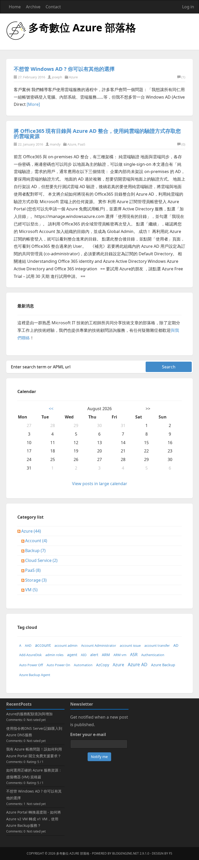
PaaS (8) (33, 570)
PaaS (81, 144)
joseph (57, 77)
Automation (83, 665)
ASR (134, 654)
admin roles (54, 654)
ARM (106, 654)
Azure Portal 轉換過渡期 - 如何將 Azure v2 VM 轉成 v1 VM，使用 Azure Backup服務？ (33, 819)
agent (72, 654)
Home (15, 7)
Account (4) (36, 540)
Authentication (152, 654)
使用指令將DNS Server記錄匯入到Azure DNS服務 (34, 731)
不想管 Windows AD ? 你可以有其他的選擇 (64, 68)
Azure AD (137, 664)
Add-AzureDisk (30, 654)
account (43, 645)
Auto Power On (58, 665)
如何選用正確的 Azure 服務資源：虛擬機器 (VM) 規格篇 (34, 773)
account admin (65, 645)
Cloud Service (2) (41, 560)
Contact (53, 7)
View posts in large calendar (99, 483)
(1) (183, 77)
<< (51, 408)
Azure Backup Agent (34, 674)
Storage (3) (36, 580)
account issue (130, 645)
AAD (28, 645)
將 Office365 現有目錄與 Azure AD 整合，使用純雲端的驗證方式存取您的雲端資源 (97, 133)
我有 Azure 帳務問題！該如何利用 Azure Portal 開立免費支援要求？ (34, 752)
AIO (84, 654)
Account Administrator (98, 645)
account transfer (157, 645)
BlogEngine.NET (125, 853)
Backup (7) (35, 550)
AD (176, 645)
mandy (55, 144)
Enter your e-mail (88, 734)
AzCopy (102, 664)
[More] (33, 104)
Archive (33, 7)
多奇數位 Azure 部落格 (82, 27)
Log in (188, 7)
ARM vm (119, 654)
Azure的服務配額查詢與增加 (29, 713)
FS (170, 853)
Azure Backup (163, 664)
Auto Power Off (31, 665)
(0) (183, 144)
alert (94, 654)
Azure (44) (31, 531)
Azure (73, 77)
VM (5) (31, 590)
